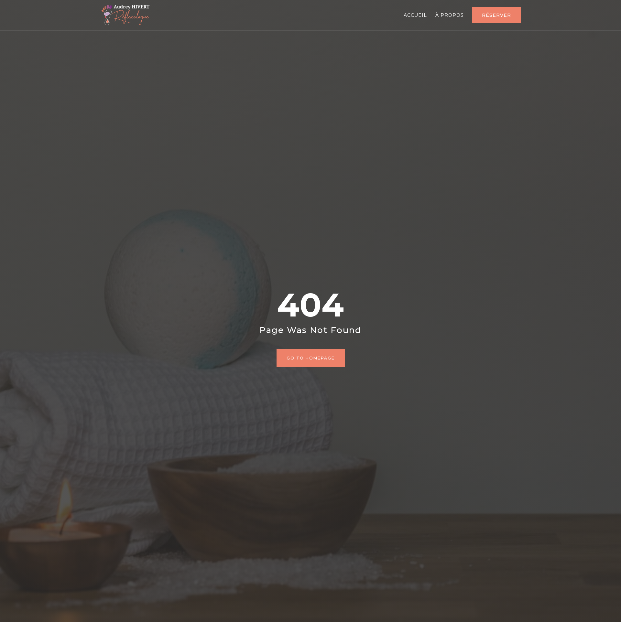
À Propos (449, 15)
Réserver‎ (496, 15)
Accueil (415, 15)
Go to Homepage (311, 358)
